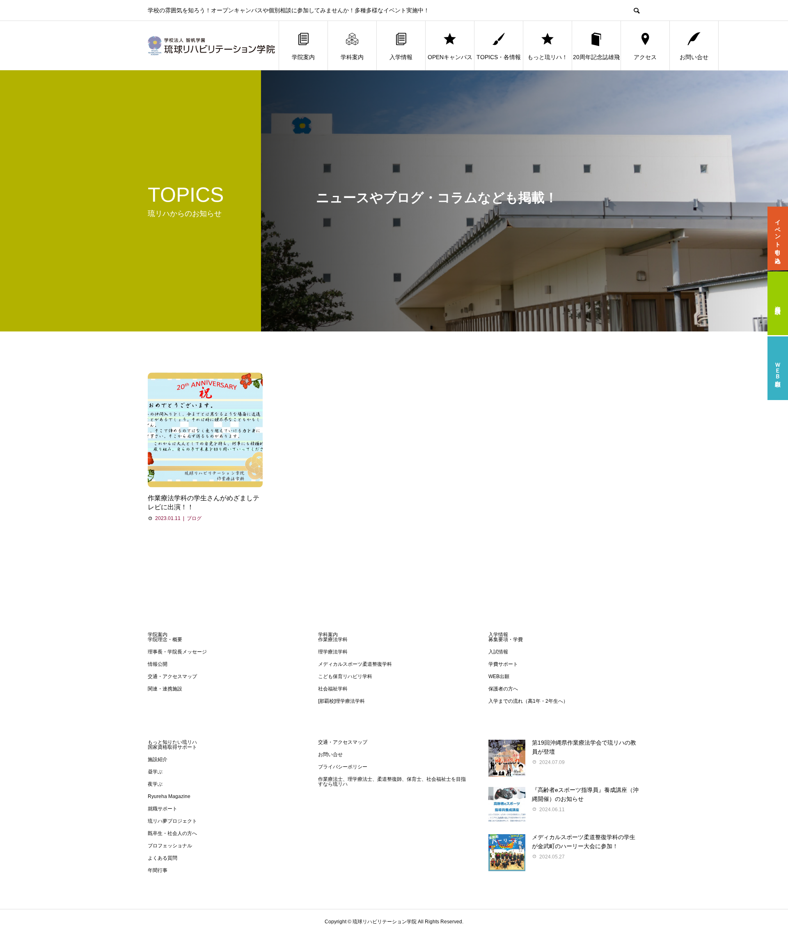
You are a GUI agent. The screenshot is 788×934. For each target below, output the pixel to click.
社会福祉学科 (333, 689)
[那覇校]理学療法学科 (341, 701)
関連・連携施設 (165, 689)
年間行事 (157, 870)
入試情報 (498, 652)
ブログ (194, 518)
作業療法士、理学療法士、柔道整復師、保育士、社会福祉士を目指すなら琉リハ (392, 781)
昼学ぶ (155, 772)
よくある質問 (162, 858)
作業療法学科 (333, 639)
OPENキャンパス (450, 57)
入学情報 (400, 57)
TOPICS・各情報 (498, 57)
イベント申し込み (777, 239)
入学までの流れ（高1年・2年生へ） (528, 701)
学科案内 (352, 57)
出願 (777, 368)
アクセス (645, 57)
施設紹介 (157, 759)
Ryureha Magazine (169, 796)
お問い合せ (694, 57)
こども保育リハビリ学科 (345, 676)
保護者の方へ (503, 689)
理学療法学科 (333, 652)
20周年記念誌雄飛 (596, 57)
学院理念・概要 (165, 639)
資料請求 (777, 303)
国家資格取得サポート (172, 747)
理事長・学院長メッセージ (177, 652)
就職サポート (162, 809)
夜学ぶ (155, 784)
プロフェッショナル (170, 846)
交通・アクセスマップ (172, 676)
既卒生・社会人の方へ (172, 833)
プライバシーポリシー (342, 767)
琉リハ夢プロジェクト (172, 821)
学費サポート (503, 664)
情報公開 (157, 664)
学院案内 (303, 57)
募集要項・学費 (505, 639)
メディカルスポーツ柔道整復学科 (355, 664)
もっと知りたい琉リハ (172, 742)
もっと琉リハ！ (547, 57)
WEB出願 (498, 676)
